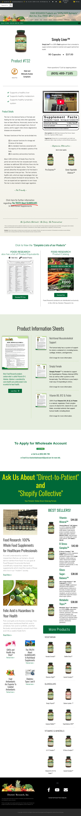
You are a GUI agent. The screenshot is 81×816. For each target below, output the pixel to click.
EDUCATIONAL (67, 20)
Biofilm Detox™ (68, 656)
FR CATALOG (73, 20)
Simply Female (55, 366)
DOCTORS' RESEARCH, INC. (12, 23)
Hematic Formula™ (50, 656)
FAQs (41, 20)
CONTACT (36, 20)
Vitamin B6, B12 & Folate (60, 395)
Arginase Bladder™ (50, 724)
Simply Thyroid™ (50, 703)
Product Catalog (61, 253)
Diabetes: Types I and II (30, 680)
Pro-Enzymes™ (50, 169)
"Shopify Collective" (40, 493)
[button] (79, 23)
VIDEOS (50, 20)
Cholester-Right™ (50, 677)
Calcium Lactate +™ (68, 703)
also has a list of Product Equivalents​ (20, 253)
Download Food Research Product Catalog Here (57, 798)
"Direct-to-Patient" (58, 477)
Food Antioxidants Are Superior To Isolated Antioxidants (10, 684)
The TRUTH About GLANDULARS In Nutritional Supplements (30, 655)
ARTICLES (45, 20)
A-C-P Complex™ (50, 750)
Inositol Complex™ (68, 677)
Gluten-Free (14, 78)
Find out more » (10, 657)
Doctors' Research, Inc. (18, 794)
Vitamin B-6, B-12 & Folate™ (50, 772)
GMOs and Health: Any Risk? (10, 652)
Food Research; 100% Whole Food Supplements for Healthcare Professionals (20, 545)
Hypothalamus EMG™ (68, 724)
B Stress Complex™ (68, 750)
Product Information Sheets (40, 328)
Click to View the (40, 245)
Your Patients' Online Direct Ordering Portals (40, 501)
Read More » (7, 574)
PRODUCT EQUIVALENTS (58, 20)
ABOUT (32, 20)
